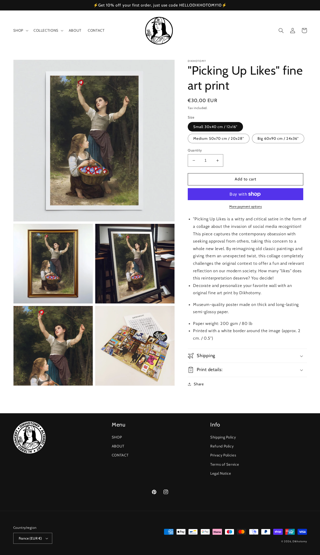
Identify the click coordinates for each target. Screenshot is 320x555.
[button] (20, 30)
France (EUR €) (30, 538)
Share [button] (199, 384)
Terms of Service (224, 464)
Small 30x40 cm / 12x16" (215, 127)
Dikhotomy (299, 541)
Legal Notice (220, 473)
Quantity (195, 150)
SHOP (117, 437)
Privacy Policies (223, 455)
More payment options (245, 206)
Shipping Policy (223, 437)
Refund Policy (222, 446)
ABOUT (118, 446)
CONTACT (120, 455)
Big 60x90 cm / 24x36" (278, 138)
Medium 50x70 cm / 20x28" (218, 138)
